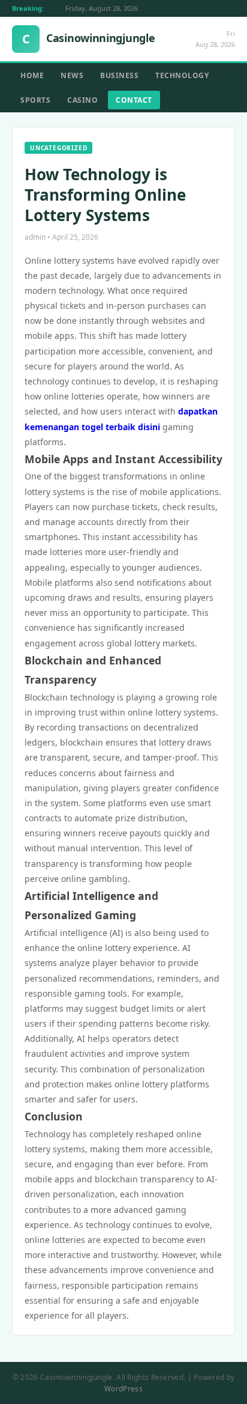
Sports (35, 100)
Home (32, 75)
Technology (182, 75)
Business (119, 75)
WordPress (123, 1389)
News (72, 75)
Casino (82, 100)
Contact (134, 100)
